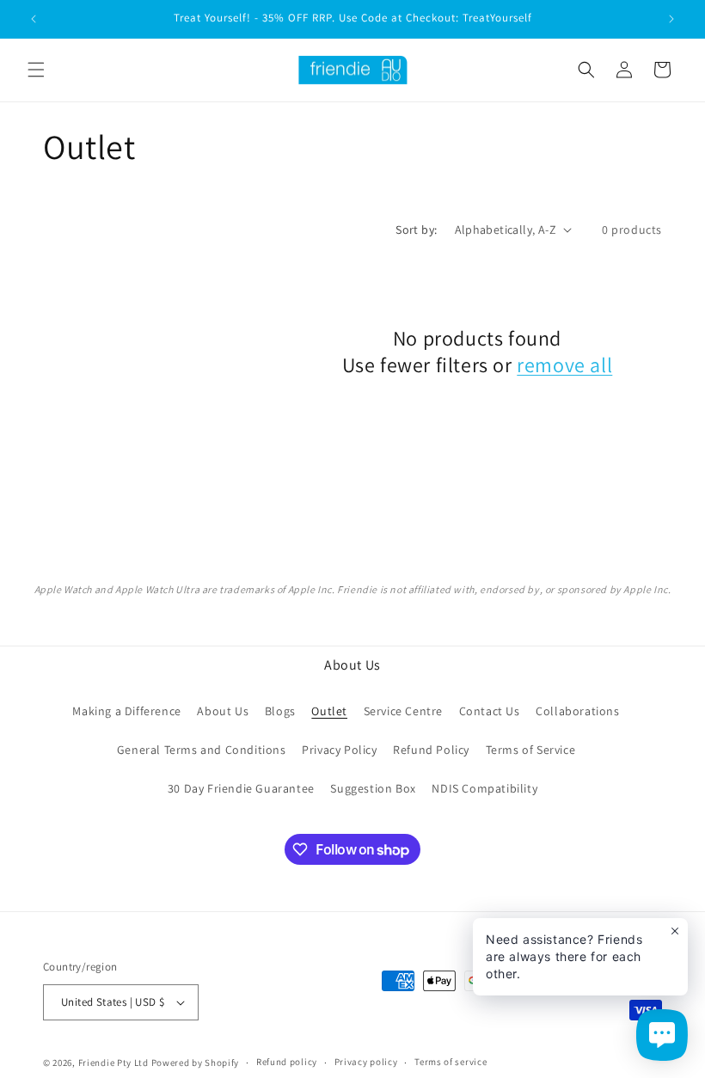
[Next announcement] (671, 19)
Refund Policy (431, 749)
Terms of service (450, 1062)
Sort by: (416, 229)
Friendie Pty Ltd (113, 1063)
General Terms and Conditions (201, 749)
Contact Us (489, 711)
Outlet (329, 711)
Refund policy (286, 1062)
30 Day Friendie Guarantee (241, 788)
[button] (36, 70)
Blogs (280, 711)
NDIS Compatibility (484, 788)
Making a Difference (126, 711)
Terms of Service (531, 749)
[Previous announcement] (33, 19)
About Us (222, 711)
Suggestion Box (372, 788)
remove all (564, 365)
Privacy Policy (339, 749)
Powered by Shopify (195, 1063)
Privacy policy (366, 1062)
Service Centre (403, 711)
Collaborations (577, 711)
